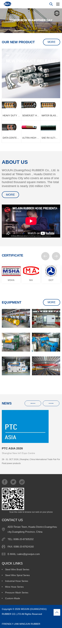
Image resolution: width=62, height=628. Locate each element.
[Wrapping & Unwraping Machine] (46, 318)
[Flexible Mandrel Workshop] (16, 318)
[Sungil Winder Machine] (16, 342)
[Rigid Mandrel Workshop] (46, 365)
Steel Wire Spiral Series (17, 575)
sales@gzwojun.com (28, 554)
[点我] (57, 4)
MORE (52, 42)
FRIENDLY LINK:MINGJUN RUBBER (24, 621)
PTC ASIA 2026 (12, 448)
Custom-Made (12, 598)
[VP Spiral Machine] (46, 342)
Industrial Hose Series (16, 581)
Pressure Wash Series (16, 592)
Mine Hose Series (14, 586)
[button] (45, 256)
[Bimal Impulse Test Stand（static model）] (16, 365)
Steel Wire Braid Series (17, 569)
